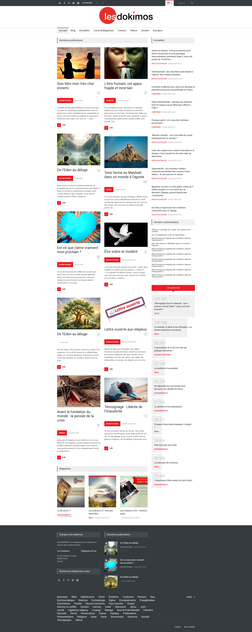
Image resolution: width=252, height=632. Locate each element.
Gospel (131, 603)
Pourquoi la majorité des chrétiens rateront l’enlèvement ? (171, 239)
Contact (122, 30)
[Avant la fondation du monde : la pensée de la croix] (78, 391)
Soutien (145, 30)
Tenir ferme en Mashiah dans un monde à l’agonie (124, 175)
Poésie (102, 613)
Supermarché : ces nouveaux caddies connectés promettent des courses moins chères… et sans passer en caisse (171, 171)
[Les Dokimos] (126, 23)
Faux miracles (116, 603)
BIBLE (91, 518)
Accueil (63, 30)
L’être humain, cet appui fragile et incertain (123, 86)
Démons (142, 596)
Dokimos (83, 600)
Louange (96, 610)
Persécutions (88, 613)
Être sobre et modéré (120, 251)
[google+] (69, 3)
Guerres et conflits (67, 606)
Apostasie (62, 596)
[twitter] (73, 3)
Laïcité (60, 610)
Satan (94, 616)
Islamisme (120, 606)
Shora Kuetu (117, 616)
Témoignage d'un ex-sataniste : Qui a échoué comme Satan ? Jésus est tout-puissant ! (172, 306)
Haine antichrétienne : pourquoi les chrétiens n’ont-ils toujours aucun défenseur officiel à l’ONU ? (172, 105)
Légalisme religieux (78, 610)
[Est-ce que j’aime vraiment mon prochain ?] (78, 227)
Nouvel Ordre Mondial (128, 610)
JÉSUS (108, 190)
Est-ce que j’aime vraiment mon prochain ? (77, 250)
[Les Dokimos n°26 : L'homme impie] (134, 491)
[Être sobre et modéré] (126, 235)
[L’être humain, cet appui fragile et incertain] (126, 63)
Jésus (133, 606)
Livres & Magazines (104, 30)
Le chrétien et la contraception (168, 406)
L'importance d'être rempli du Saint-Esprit (173, 480)
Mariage (109, 610)
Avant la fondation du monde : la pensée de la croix (75, 416)
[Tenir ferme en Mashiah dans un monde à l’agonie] (126, 152)
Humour (97, 606)
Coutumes (128, 596)
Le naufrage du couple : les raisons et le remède (171, 230)
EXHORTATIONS (65, 100)
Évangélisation (147, 600)
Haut (189, 596)
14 (145, 182)
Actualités (84, 30)
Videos (133, 30)
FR (168, 2)
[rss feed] (60, 3)
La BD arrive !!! (64, 510)
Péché (73, 613)
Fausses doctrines (95, 603)
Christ (101, 596)
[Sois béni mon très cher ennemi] (78, 63)
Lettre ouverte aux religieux (125, 329)
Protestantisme (65, 616)
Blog (73, 30)
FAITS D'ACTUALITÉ (159, 64)
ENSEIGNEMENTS (64, 515)
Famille (78, 603)
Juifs (143, 606)
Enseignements (127, 600)
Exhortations (63, 603)
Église (112, 600)
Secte (104, 616)
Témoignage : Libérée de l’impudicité (123, 409)
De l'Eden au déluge (72, 334)
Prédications (129, 613)
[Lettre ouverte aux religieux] (126, 309)
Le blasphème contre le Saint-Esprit (170, 235)
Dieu (152, 596)
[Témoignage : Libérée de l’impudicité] (126, 390)
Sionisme (132, 616)
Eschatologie (98, 600)
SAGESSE (110, 100)
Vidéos (79, 620)
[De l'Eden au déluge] (78, 313)
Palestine (148, 610)
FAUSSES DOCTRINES (162, 355)
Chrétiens (114, 596)
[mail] (78, 3)
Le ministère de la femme (166, 462)
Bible (74, 596)
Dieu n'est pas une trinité (165, 445)
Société (145, 616)
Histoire (84, 606)
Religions (82, 616)
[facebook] (64, 3)
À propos (157, 30)
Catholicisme (87, 596)
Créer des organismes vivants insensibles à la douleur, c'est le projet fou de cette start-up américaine (173, 153)
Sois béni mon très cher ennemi (75, 86)
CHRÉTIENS (156, 94)
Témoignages (64, 620)
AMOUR (62, 433)
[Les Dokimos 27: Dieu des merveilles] (102, 491)
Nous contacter (189, 627)
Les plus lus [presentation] (173, 287)
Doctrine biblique (66, 600)
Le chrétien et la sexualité (166, 368)
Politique (114, 613)
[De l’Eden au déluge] (78, 149)
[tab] (173, 289)
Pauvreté (61, 613)
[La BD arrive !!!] (71, 491)
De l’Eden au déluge (72, 170)
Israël (108, 606)
